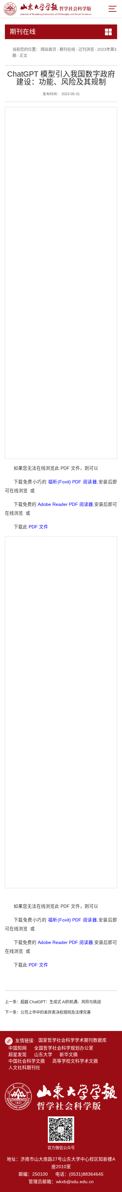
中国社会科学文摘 (26, 1061)
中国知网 (17, 1048)
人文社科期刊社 (24, 1067)
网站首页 (48, 49)
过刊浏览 (86, 49)
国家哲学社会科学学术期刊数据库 (72, 1040)
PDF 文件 (38, 526)
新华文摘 (69, 1054)
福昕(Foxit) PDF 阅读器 (72, 481)
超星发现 (17, 1054)
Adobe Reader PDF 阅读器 (65, 504)
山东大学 (43, 1054)
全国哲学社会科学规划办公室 (63, 1048)
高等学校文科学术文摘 (75, 1061)
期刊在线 (67, 49)
